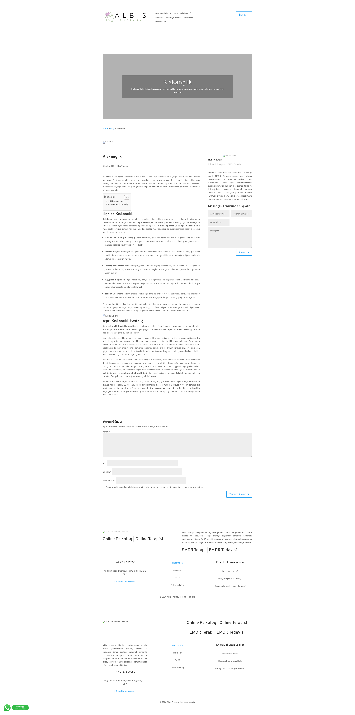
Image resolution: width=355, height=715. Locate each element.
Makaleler (188, 18)
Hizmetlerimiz (161, 13)
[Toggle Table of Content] (125, 197)
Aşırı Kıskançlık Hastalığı (118, 204)
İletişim (244, 15)
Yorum (106, 431)
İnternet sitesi (109, 480)
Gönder (244, 252)
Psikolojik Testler (173, 18)
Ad (105, 463)
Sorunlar (159, 18)
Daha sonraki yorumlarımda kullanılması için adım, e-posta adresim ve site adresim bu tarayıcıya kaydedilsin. (154, 487)
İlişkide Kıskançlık (115, 201)
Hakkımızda (160, 22)
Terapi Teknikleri (181, 13)
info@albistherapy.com (125, 581)
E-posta (107, 472)
